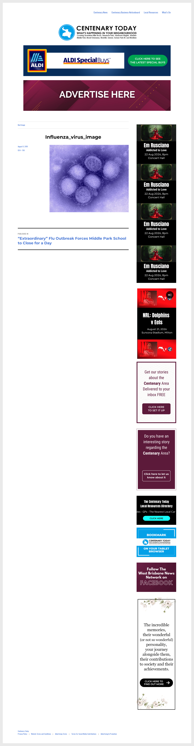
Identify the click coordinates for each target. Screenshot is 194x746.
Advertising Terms (61, 734)
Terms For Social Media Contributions (83, 734)
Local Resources (151, 12)
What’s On (166, 12)
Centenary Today (23, 731)
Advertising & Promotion (109, 734)
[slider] (159, 356)
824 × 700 (21, 150)
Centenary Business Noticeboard (126, 12)
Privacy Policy (22, 734)
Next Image (21, 125)
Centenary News (101, 12)
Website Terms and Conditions (41, 734)
